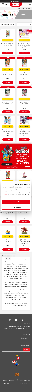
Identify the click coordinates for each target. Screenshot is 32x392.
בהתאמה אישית (17, 207)
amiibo (22, 8)
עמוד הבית (28, 8)
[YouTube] (22, 320)
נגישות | (22, 383)
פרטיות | (25, 383)
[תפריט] (30, 5)
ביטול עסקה (27, 349)
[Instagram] (10, 320)
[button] (6, 4)
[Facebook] (16, 320)
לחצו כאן (5, 195)
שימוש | (28, 383)
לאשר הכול (16, 202)
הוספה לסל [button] (24, 53)
